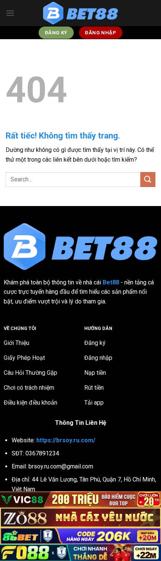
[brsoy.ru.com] (80, 13)
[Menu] (10, 13)
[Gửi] (147, 179)
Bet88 (111, 282)
